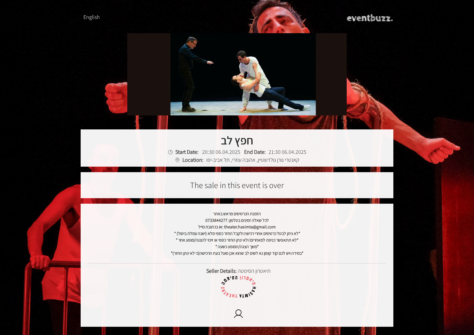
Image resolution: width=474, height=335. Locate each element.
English (91, 17)
